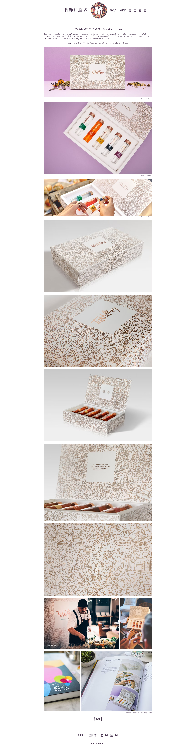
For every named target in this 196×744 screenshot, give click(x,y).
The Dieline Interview (121, 43)
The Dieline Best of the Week (97, 43)
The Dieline (77, 43)
